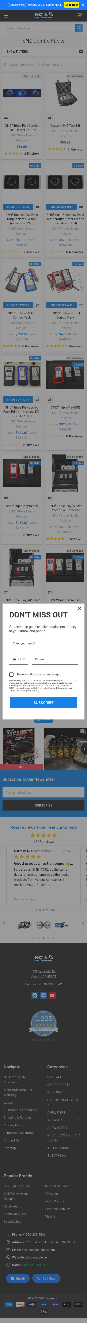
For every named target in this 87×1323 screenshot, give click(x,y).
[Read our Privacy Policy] (75, 681)
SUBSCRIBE (44, 703)
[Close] (79, 609)
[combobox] (18, 659)
